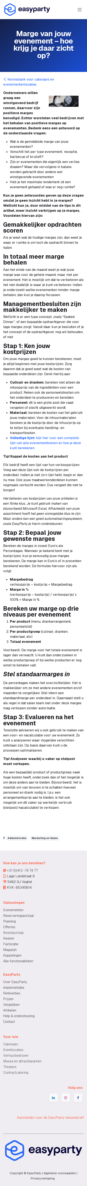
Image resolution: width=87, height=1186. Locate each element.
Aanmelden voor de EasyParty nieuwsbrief (50, 1117)
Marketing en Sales (45, 838)
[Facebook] (78, 1098)
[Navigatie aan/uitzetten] (79, 9)
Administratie (17, 838)
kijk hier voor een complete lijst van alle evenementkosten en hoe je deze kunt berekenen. (45, 443)
